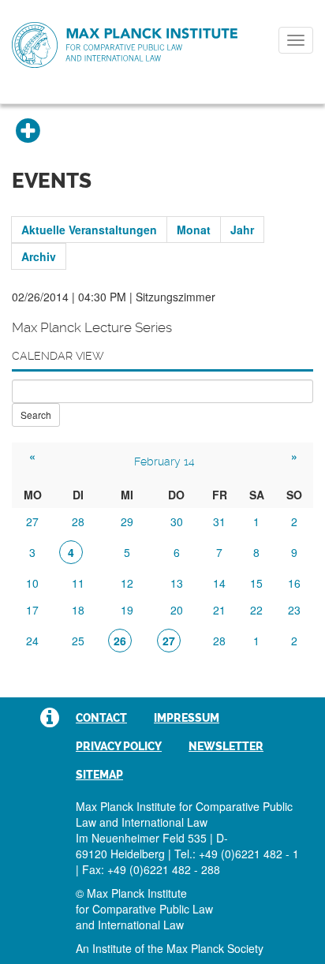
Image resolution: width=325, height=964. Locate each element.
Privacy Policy (119, 746)
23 (294, 610)
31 (219, 521)
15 (256, 583)
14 (219, 583)
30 (176, 521)
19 (127, 610)
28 (78, 521)
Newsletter (226, 746)
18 (78, 610)
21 (219, 610)
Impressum (186, 718)
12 (127, 583)
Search (36, 414)
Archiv (38, 256)
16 (294, 583)
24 (32, 640)
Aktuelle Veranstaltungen (89, 229)
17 (32, 610)
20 (176, 610)
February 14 (164, 461)
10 (32, 583)
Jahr (242, 229)
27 (32, 521)
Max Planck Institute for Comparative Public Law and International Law (124, 45)
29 (127, 521)
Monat (194, 229)
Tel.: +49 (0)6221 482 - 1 (236, 853)
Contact (101, 718)
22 (256, 610)
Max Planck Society (214, 948)
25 (78, 640)
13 (176, 583)
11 (78, 583)
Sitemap (99, 774)
